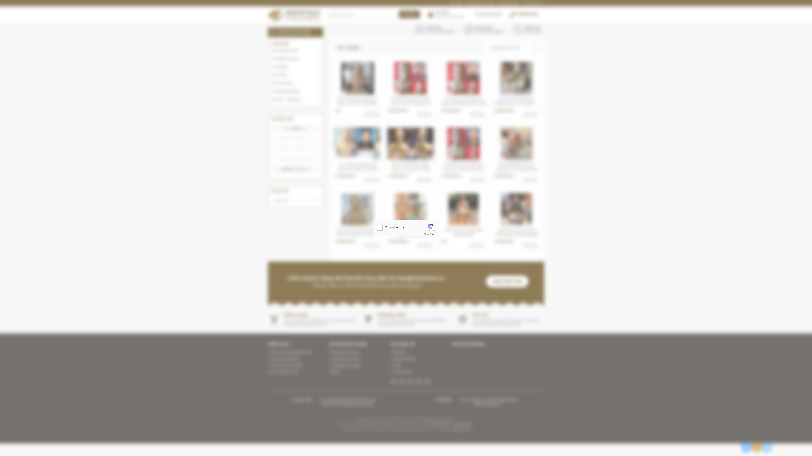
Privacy (426, 234)
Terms (432, 234)
